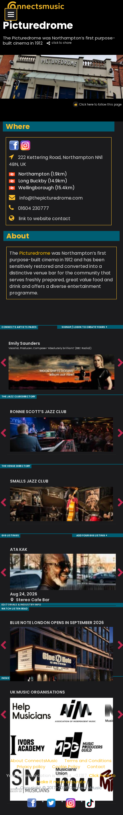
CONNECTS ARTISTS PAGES (19, 327)
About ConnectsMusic (33, 761)
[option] (61, 363)
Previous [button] (3, 363)
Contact (96, 767)
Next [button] (120, 363)
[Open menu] (11, 14)
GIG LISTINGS (10, 535)
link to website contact (44, 218)
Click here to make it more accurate (76, 778)
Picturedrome (34, 253)
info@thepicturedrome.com (51, 198)
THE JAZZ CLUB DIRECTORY (18, 396)
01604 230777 (33, 208)
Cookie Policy (66, 767)
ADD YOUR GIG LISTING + (91, 535)
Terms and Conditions (88, 761)
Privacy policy (31, 767)
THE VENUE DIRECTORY (15, 466)
